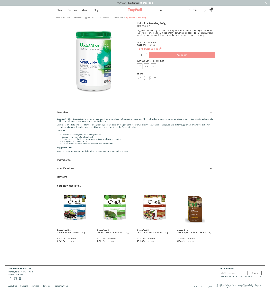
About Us (86, 10)
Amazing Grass (182, 230)
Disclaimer (258, 285)
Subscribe (255, 273)
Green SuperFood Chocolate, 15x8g (194, 232)
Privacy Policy (248, 285)
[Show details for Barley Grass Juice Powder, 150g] (115, 209)
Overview (62, 112)
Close (265, 2)
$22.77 (61, 241)
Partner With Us (61, 286)
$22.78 (181, 241)
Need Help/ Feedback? (19, 268)
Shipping (24, 286)
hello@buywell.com (16, 274)
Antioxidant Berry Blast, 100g (71, 232)
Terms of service (238, 285)
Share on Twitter (139, 78)
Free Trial (193, 10)
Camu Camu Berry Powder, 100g (152, 232)
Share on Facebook (145, 78)
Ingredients (64, 160)
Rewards (46, 286)
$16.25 (141, 241)
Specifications (65, 168)
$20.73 (101, 241)
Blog (96, 10)
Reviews (62, 176)
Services (35, 286)
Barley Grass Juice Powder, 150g (113, 232)
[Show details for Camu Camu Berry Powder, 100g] (155, 209)
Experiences (73, 10)
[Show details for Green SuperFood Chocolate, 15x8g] (195, 209)
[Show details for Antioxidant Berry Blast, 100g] (75, 209)
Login (204, 10)
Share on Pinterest (150, 78)
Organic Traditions (64, 230)
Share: (140, 73)
